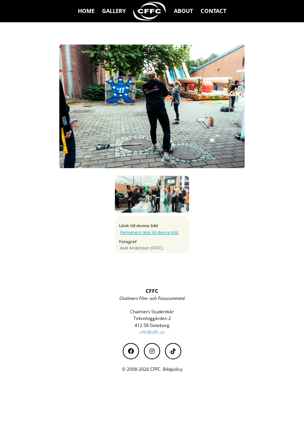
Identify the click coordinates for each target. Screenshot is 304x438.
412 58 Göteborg (152, 325)
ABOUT (183, 11)
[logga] (149, 11)
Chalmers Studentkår (152, 311)
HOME (86, 11)
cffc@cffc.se (152, 332)
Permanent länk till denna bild (149, 232)
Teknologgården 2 (152, 318)
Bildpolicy (172, 369)
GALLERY (114, 11)
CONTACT (214, 11)
